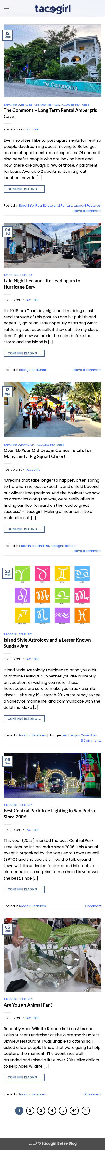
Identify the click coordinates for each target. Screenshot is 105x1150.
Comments (91, 740)
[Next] (86, 1111)
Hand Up (27, 444)
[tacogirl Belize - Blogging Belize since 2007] (52, 8)
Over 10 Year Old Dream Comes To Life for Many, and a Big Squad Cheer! (48, 453)
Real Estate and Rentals (40, 104)
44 (74, 1110)
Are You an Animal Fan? (28, 1005)
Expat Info (12, 104)
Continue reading (24, 189)
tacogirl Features (74, 104)
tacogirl (32, 129)
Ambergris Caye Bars (80, 735)
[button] (7, 8)
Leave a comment (87, 211)
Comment (92, 906)
